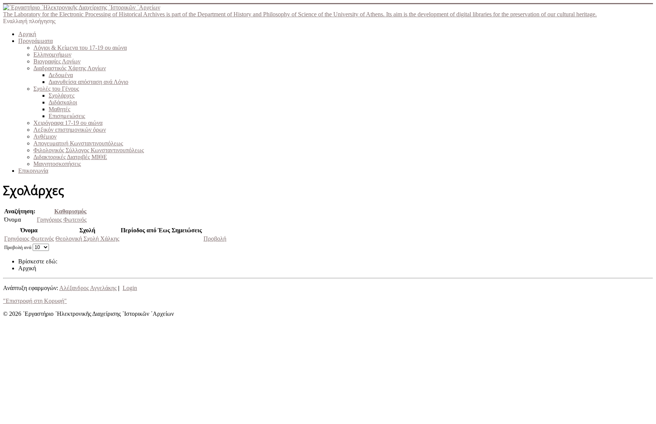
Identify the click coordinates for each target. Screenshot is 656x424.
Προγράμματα (35, 41)
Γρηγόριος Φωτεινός (62, 219)
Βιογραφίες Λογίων (56, 61)
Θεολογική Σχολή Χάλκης (87, 238)
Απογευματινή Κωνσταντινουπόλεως (78, 143)
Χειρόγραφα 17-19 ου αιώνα (67, 123)
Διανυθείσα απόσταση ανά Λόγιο (88, 82)
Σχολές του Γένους (56, 88)
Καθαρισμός (70, 211)
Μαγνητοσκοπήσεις (57, 164)
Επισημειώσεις (67, 116)
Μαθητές (59, 109)
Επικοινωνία (33, 170)
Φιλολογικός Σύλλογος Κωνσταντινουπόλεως (88, 150)
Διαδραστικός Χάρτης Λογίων (69, 68)
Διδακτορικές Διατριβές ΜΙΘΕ (70, 157)
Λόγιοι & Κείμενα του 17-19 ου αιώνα (80, 47)
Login (130, 288)
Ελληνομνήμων (52, 54)
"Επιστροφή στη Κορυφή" (35, 301)
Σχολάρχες (61, 95)
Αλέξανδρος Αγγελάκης (88, 288)
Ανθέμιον (45, 136)
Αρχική (27, 34)
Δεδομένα (61, 75)
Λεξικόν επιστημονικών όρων (69, 129)
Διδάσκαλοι (63, 102)
